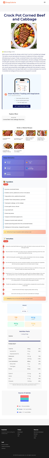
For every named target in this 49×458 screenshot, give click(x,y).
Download (20, 432)
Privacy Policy (5, 444)
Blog (19, 434)
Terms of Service (6, 446)
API (18, 436)
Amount (25, 305)
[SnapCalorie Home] (9, 2)
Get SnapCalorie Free (22, 106)
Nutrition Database (38, 432)
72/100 (13, 51)
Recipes (36, 434)
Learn (35, 436)
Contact (3, 448)
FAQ (35, 438)
